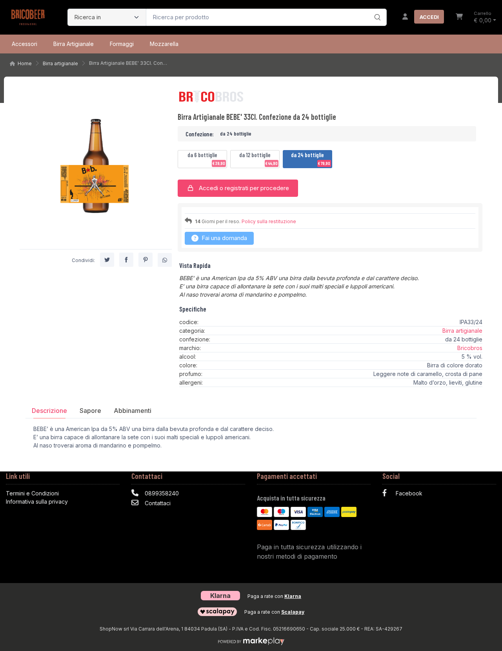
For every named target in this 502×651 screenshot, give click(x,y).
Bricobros (469, 348)
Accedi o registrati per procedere (243, 188)
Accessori (24, 43)
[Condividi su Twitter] (107, 259)
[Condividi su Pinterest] (145, 259)
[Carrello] (459, 17)
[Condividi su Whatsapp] (165, 260)
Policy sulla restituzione (269, 221)
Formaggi (122, 43)
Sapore (90, 410)
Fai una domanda (223, 238)
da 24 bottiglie (310, 158)
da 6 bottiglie (206, 158)
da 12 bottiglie (258, 158)
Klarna (292, 596)
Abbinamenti (132, 410)
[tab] (49, 410)
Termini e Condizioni (32, 493)
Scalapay (292, 612)
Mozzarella (164, 43)
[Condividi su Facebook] (126, 259)
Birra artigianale (73, 43)
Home (25, 63)
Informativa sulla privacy (37, 501)
